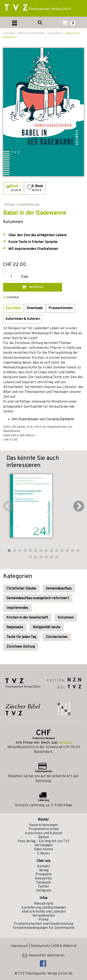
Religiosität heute (46, 627)
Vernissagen (44, 845)
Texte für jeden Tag (21, 637)
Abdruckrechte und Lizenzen (44, 912)
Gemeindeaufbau (59, 588)
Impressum (19, 946)
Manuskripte (43, 904)
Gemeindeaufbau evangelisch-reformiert (38, 598)
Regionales (15, 627)
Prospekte (43, 874)
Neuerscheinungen (43, 825)
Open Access (43, 849)
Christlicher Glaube (21, 588)
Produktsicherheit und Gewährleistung (43, 924)
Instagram (43, 891)
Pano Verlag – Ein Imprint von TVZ (43, 841)
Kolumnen (66, 618)
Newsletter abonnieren (45, 955)
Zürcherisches (57, 637)
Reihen (43, 837)
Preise (44, 920)
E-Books (43, 853)
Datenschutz (40, 946)
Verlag (43, 870)
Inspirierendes (17, 608)
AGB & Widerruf (64, 946)
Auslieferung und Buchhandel (43, 908)
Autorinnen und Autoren (43, 833)
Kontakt (43, 866)
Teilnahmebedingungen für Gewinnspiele (44, 928)
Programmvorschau (44, 829)
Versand (65, 743)
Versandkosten (43, 916)
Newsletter (43, 879)
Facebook (43, 883)
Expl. (25, 277)
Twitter (43, 887)
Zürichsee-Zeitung (21, 647)
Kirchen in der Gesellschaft (27, 618)
